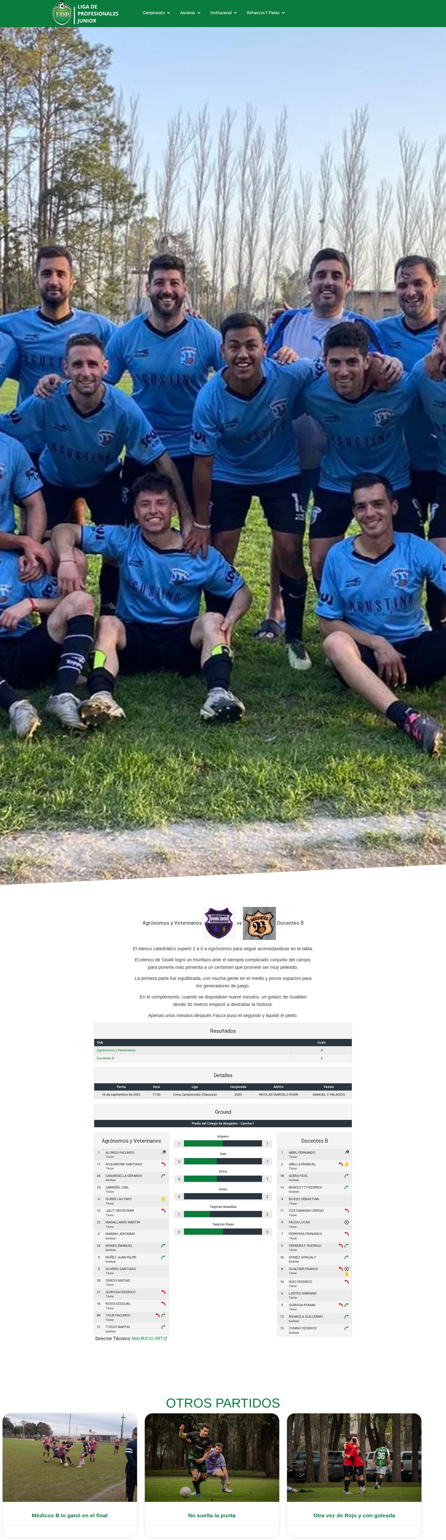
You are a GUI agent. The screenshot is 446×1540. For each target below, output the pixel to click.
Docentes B (105, 1058)
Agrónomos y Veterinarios (116, 1050)
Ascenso (187, 12)
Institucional (220, 12)
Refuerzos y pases (263, 12)
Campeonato (154, 12)
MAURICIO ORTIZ (149, 1338)
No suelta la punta (212, 1515)
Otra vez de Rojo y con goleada (354, 1515)
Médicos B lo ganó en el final (70, 1515)
